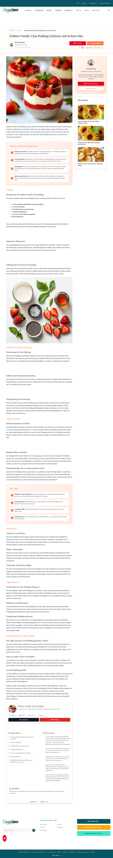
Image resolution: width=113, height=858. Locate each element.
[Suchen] (33, 830)
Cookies (84, 3)
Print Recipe (24, 719)
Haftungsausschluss (104, 3)
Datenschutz (96, 10)
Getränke (58, 10)
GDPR (77, 3)
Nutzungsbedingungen (38, 852)
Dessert (49, 10)
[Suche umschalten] (108, 10)
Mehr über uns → (93, 821)
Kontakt (86, 10)
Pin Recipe (79, 43)
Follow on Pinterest (91, 83)
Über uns (78, 10)
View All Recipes (91, 88)
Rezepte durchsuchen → (94, 827)
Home (12, 30)
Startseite (28, 10)
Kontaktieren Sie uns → (94, 833)
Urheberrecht (93, 3)
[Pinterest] (5, 838)
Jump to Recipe (96, 43)
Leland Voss (21, 42)
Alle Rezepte (43, 830)
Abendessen (39, 10)
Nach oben (55, 855)
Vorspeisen (68, 10)
